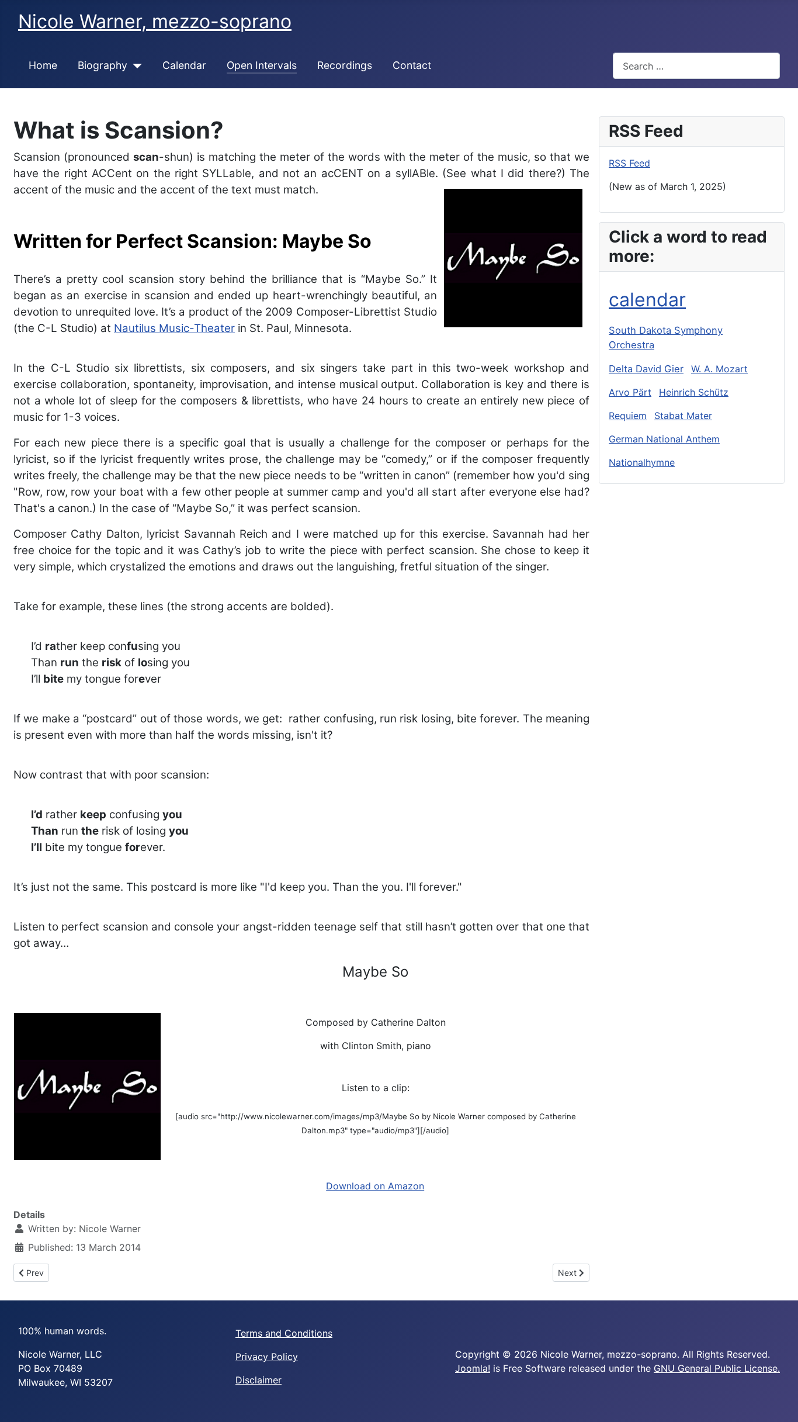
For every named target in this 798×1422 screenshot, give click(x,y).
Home (43, 65)
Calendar (184, 65)
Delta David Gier (646, 369)
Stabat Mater (683, 415)
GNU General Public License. (717, 1368)
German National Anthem (664, 439)
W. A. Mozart (719, 369)
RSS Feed (629, 163)
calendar (647, 299)
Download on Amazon (375, 1186)
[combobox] (696, 66)
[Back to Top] (777, 1400)
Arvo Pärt (630, 392)
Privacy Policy (266, 1356)
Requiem (628, 415)
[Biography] (134, 65)
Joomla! (472, 1368)
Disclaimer (258, 1380)
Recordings (344, 65)
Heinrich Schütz (693, 392)
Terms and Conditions (283, 1333)
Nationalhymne (642, 462)
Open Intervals (262, 65)
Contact (412, 65)
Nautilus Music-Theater (174, 328)
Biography (102, 65)
